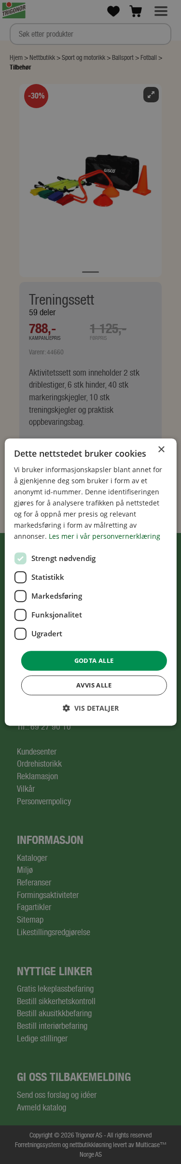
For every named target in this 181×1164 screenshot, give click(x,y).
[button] (91, 708)
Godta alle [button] (94, 660)
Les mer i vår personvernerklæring (104, 536)
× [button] (161, 449)
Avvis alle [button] (93, 685)
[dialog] (90, 582)
